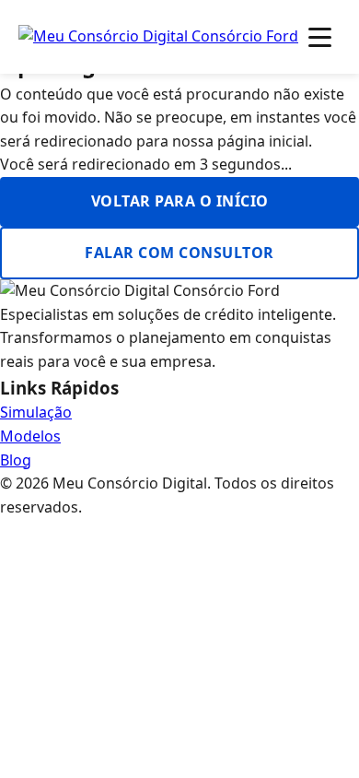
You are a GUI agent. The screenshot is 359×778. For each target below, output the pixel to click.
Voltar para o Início (180, 201)
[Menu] (319, 37)
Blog (15, 460)
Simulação (36, 412)
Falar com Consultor (179, 252)
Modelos (30, 436)
